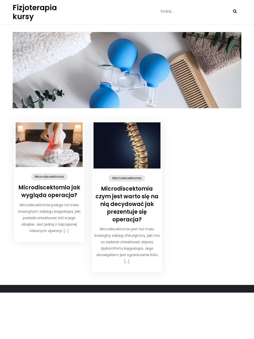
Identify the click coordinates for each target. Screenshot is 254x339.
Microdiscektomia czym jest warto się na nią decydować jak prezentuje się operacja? (127, 204)
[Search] (234, 11)
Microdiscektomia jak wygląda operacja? (49, 191)
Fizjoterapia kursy (35, 12)
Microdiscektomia (49, 176)
